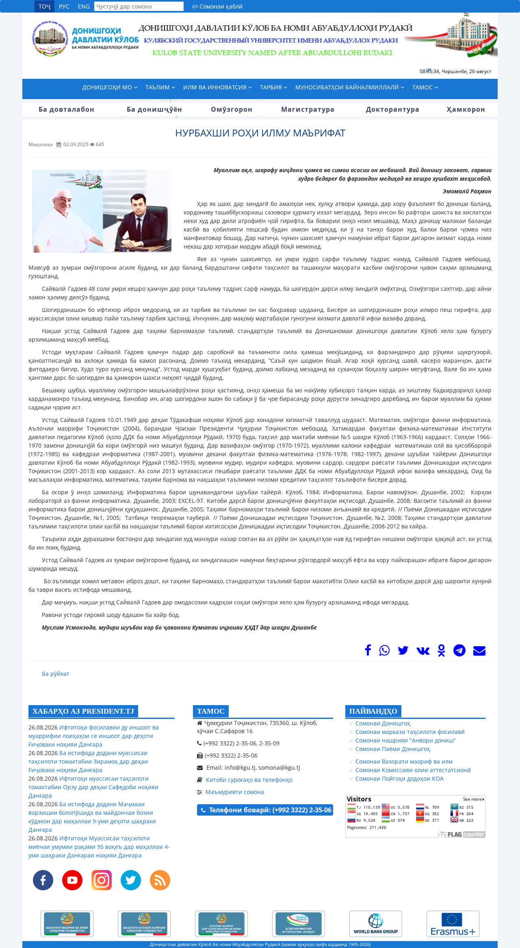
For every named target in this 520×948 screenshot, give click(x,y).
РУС (64, 6)
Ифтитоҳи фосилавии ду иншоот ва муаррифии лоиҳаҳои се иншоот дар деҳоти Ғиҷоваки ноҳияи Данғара (93, 735)
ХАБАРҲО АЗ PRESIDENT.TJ (83, 711)
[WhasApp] (384, 652)
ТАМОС (211, 711)
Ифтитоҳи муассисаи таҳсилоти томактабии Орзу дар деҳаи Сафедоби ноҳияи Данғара (93, 787)
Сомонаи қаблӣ (220, 6)
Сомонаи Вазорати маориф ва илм (404, 761)
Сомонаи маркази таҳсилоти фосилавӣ (410, 732)
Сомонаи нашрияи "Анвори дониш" (405, 740)
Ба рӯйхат (55, 673)
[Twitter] (403, 652)
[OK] (441, 652)
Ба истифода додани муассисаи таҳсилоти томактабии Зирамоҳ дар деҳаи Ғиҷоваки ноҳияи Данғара (88, 761)
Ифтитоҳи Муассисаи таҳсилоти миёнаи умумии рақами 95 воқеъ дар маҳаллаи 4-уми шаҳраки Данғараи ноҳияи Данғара (99, 846)
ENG (84, 6)
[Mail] (479, 652)
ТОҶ (44, 6)
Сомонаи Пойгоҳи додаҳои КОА (399, 778)
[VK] (422, 652)
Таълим (158, 87)
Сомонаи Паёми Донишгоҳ (392, 749)
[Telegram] (459, 652)
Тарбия (272, 87)
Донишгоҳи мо (108, 87)
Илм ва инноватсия (215, 87)
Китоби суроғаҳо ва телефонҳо (249, 780)
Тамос (423, 87)
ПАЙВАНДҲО (373, 711)
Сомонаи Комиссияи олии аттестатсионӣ (413, 770)
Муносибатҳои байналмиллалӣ (348, 87)
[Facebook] (367, 652)
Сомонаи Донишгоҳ (382, 723)
